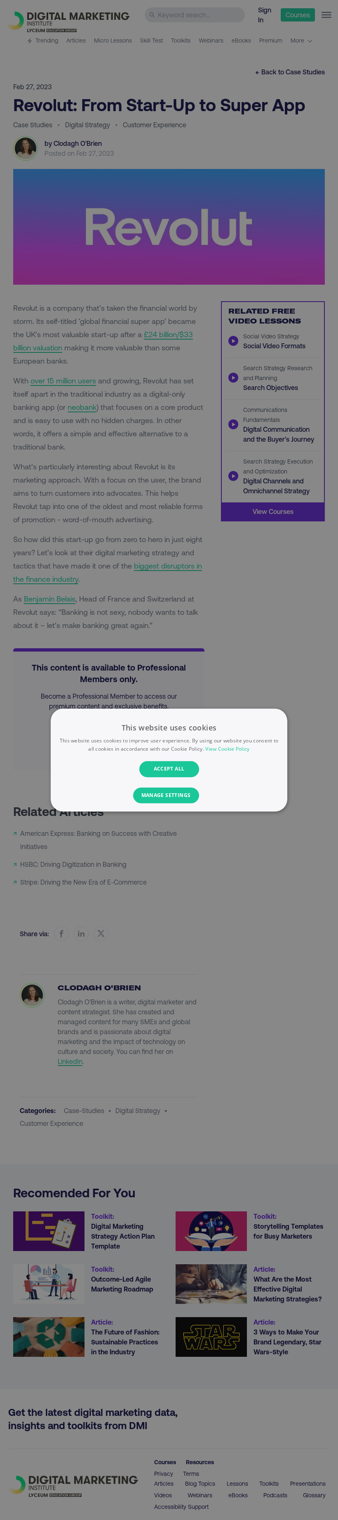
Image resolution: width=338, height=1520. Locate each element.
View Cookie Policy (227, 748)
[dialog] (169, 760)
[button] (169, 795)
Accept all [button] (169, 769)
